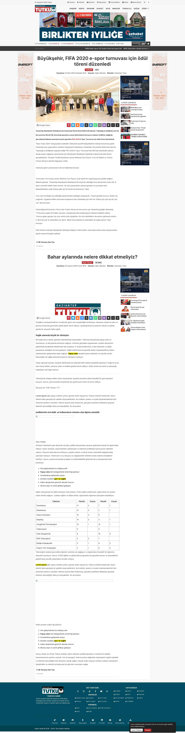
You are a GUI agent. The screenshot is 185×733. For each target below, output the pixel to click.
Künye (78, 711)
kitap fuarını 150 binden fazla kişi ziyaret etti (85, 48)
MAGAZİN (116, 9)
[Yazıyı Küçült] (113, 125)
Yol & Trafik (103, 698)
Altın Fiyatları (91, 701)
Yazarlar (72, 2)
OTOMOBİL (130, 701)
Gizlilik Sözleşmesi (105, 708)
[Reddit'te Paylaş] (77, 125)
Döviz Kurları (103, 701)
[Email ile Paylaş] (100, 125)
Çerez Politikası (92, 708)
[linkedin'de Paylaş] (91, 125)
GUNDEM (72, 9)
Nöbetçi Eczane (80, 698)
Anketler (93, 723)
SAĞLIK (136, 9)
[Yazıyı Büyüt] (117, 125)
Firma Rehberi (115, 2)
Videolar (82, 2)
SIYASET (100, 9)
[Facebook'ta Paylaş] (82, 125)
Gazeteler (91, 698)
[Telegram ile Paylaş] (73, 125)
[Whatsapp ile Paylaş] (95, 125)
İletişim (90, 711)
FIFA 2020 (76, 139)
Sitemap (130, 723)
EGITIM (117, 701)
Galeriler (92, 2)
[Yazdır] (104, 125)
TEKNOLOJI (126, 9)
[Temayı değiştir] (145, 2)
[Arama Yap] (148, 2)
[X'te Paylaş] (86, 125)
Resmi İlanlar (136, 2)
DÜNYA (81, 9)
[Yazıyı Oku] (109, 125)
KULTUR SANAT (119, 698)
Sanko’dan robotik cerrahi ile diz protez (121, 48)
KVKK (77, 708)
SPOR (108, 9)
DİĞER (144, 9)
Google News (44, 125)
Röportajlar (102, 2)
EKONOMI (90, 9)
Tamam (147, 730)
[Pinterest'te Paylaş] (69, 125)
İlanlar (126, 2)
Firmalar (102, 723)
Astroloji (78, 701)
